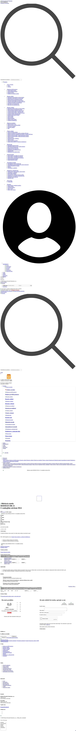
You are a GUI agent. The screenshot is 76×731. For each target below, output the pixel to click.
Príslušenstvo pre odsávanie (13, 176)
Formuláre (8, 267)
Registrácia (7, 3)
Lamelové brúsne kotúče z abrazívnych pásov (16, 112)
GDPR (37, 640)
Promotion (9, 184)
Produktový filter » (4, 547)
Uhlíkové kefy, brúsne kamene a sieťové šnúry (16, 171)
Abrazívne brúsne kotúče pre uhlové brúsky (16, 110)
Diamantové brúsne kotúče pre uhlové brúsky (16, 108)
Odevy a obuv (10, 188)
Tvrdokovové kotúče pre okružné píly (15, 102)
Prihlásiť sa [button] (9, 612)
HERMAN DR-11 (6, 467)
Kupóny (8, 268)
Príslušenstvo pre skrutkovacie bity (14, 149)
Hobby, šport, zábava (12, 189)
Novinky (9, 86)
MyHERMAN (5, 444)
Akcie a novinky (10, 84)
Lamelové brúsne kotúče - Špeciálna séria (15, 111)
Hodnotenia (8, 270)
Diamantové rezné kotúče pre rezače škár (15, 98)
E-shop (1, 640)
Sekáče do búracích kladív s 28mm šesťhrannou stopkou (18, 136)
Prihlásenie (2, 3)
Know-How (5, 275)
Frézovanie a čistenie (11, 126)
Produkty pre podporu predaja (13, 93)
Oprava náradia (6, 640)
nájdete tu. (48, 624)
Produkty (5, 81)
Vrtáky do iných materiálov (13, 140)
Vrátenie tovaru (6, 667)
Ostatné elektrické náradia (12, 159)
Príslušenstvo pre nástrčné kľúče (14, 151)
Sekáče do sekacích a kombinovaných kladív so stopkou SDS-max (20, 134)
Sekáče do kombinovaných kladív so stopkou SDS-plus (18, 133)
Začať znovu (2, 511)
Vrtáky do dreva (11, 139)
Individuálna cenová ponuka (8, 671)
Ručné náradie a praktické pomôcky (14, 185)
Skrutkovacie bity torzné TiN (13, 148)
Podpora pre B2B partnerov (12, 89)
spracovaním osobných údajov (12, 637)
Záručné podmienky (13, 640)
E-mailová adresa (43, 614)
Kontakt (4, 276)
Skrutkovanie (9, 144)
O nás (4, 272)
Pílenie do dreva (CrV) (12, 124)
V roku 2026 (10, 181)
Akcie (9, 85)
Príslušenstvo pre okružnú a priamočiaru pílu (16, 175)
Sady (9, 128)
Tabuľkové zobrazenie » (5, 546)
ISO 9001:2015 (6, 683)
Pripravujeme (9, 180)
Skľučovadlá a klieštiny (12, 173)
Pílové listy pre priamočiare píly (13, 104)
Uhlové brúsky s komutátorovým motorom (16, 157)
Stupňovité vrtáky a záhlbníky (13, 138)
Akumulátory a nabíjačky (12, 167)
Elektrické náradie (10, 154)
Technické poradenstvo (7, 668)
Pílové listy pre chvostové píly (13, 103)
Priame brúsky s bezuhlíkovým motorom (15, 156)
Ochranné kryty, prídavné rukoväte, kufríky (16, 174)
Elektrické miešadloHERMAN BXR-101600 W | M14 (8, 559)
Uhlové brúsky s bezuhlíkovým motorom (15, 155)
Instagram (2, 279)
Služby (4, 273)
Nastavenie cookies (32, 640)
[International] (3, 727)
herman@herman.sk (4, 707)
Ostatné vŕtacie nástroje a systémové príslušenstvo (17, 141)
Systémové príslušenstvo (12, 120)
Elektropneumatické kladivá (13, 158)
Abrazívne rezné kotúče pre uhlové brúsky (16, 100)
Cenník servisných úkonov (8, 670)
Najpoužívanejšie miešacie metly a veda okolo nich (11, 596)
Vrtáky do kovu (10, 137)
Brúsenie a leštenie (10, 107)
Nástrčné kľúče (10, 150)
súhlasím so (10, 637)
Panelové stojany (11, 92)
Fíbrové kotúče (10, 117)
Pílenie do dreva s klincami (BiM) (14, 125)
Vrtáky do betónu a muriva (13, 132)
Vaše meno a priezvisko (44, 612)
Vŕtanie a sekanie (10, 131)
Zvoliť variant (3, 531)
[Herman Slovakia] (4, 639)
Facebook (2, 276)
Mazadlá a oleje (10, 178)
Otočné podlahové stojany (12, 91)
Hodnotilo (9, 609)
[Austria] (3, 725)
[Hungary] (3, 724)
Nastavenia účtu (9, 271)
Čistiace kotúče (10, 116)
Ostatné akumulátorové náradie (13, 165)
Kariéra (4, 274)
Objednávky (8, 266)
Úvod (7, 265)
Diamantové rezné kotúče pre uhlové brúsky (16, 97)
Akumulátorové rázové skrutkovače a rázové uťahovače (18, 164)
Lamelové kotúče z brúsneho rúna (14, 113)
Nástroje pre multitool (11, 123)
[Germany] (3, 726)
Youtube (2, 278)
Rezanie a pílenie (10, 96)
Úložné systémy (11, 186)
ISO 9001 (6, 452)
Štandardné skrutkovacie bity (13, 145)
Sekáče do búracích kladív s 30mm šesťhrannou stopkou (18, 135)
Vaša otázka (42, 610)
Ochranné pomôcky (11, 187)
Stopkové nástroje (11, 118)
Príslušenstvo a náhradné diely (12, 170)
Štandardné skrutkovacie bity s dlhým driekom (16, 146)
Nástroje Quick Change (12, 119)
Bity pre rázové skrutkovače (13, 147)
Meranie (9, 166)
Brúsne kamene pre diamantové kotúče (15, 99)
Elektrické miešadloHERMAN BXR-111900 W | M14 (8, 562)
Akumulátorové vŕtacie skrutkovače (14, 163)
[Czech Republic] (3, 723)
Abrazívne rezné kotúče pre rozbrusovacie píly (16, 101)
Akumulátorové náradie (11, 162)
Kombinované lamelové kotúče (13, 115)
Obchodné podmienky (21, 640)
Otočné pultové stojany (12, 90)
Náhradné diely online (7, 669)
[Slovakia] (3, 722)
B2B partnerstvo (6, 684)
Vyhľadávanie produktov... (5, 79)
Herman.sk (5, 458)
